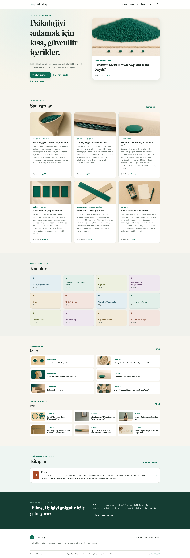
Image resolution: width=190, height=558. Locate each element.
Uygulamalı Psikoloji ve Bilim (90, 207)
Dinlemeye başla (60, 75)
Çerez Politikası (111, 554)
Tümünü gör (151, 107)
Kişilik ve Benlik (39, 207)
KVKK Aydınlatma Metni (96, 554)
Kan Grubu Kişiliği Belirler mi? (48, 210)
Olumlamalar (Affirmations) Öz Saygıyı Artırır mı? (103, 417)
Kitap (152, 4)
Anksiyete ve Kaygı (41, 139)
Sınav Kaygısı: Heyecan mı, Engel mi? (51, 142)
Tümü (157, 349)
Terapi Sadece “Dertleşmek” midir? (60, 362)
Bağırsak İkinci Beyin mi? (56, 390)
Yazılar (124, 4)
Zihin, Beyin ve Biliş (103, 60)
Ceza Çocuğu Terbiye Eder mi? (92, 142)
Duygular (125, 207)
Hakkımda (134, 4)
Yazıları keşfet (39, 75)
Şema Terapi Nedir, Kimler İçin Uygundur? (146, 431)
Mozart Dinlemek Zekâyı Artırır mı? (146, 417)
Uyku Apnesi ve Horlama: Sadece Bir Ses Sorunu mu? (101, 431)
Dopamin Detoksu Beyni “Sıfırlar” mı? (137, 144)
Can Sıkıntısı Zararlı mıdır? (134, 210)
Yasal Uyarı (149, 537)
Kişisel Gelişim (127, 139)
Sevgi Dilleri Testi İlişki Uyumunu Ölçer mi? (55, 417)
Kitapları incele (150, 462)
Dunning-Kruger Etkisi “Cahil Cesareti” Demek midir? (58, 431)
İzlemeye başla (37, 81)
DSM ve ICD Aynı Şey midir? (91, 210)
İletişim (144, 4)
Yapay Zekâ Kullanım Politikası (76, 554)
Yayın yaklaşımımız (104, 515)
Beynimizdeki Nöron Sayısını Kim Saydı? (122, 67)
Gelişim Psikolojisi (85, 139)
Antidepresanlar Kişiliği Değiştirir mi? (61, 376)
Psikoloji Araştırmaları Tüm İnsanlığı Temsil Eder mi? (133, 362)
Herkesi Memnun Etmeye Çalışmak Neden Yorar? (131, 390)
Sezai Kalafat (155, 554)
